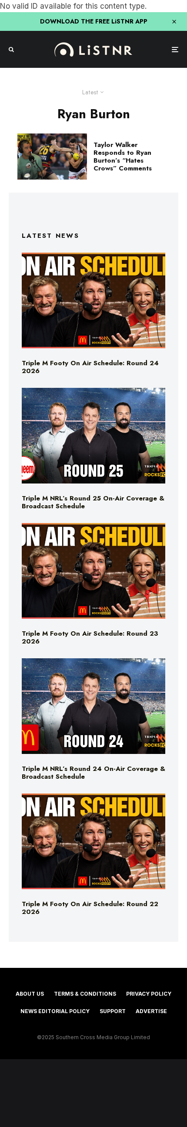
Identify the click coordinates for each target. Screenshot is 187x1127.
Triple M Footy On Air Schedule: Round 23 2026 (90, 637)
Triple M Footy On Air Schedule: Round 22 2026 (90, 908)
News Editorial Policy (55, 1011)
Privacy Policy (148, 993)
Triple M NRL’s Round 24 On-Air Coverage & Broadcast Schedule (93, 772)
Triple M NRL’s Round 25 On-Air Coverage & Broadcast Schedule (93, 502)
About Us (30, 993)
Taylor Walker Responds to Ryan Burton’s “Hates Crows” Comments (123, 156)
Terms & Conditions (85, 993)
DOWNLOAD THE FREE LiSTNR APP (93, 21)
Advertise (151, 1011)
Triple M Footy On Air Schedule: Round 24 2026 (90, 367)
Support (113, 1011)
